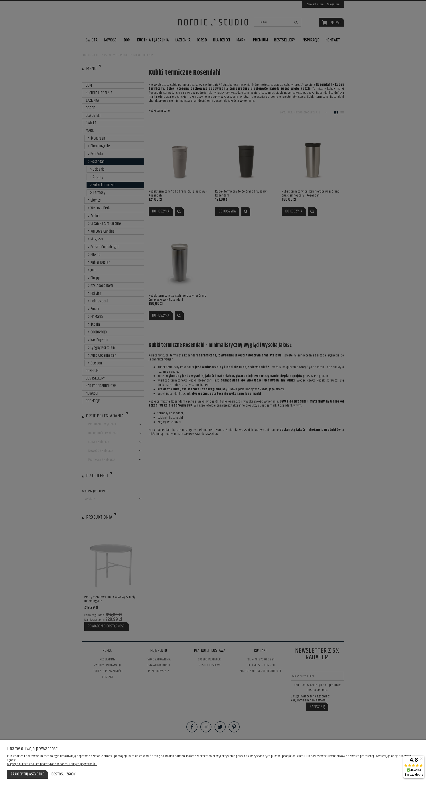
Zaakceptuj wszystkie (27, 774)
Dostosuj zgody (63, 774)
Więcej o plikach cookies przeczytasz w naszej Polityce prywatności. (52, 764)
